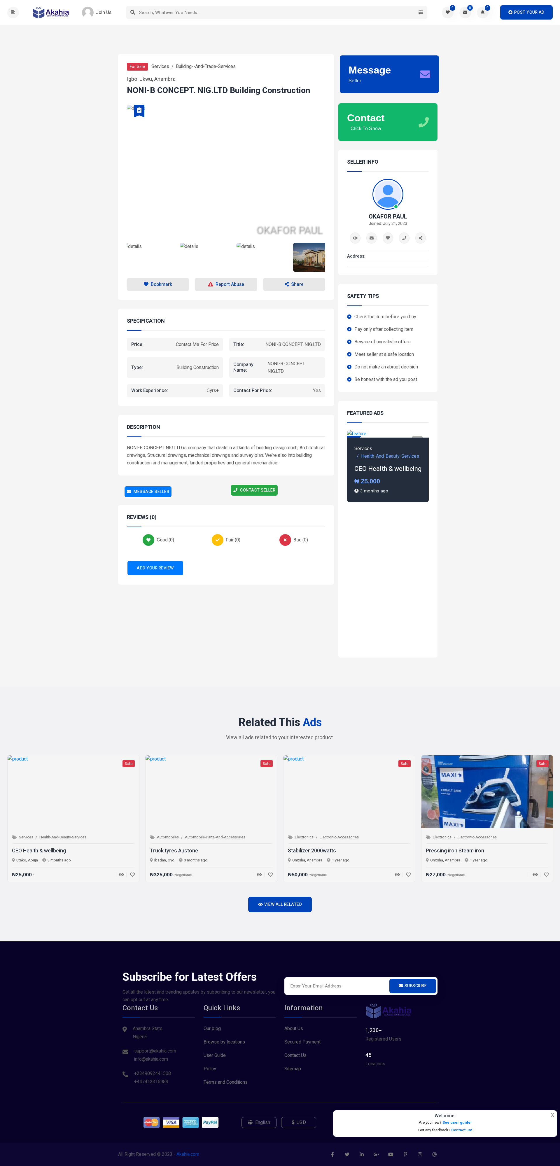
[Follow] (388, 238)
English (262, 1122)
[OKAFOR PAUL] (226, 257)
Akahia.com (187, 1154)
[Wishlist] (130, 874)
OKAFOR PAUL (388, 217)
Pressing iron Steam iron (455, 851)
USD (301, 1122)
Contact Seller (257, 490)
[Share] (420, 238)
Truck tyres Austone (174, 851)
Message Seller (151, 492)
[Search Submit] (132, 12)
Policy (210, 1068)
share (297, 284)
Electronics (304, 837)
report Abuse (230, 284)
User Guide (215, 1055)
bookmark (161, 284)
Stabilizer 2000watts (312, 851)
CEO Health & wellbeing (387, 468)
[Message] (371, 238)
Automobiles (168, 837)
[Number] (404, 238)
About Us (293, 1028)
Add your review (155, 568)
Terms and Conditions (226, 1082)
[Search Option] (420, 12)
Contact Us (295, 1055)
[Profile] (355, 238)
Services (160, 66)
